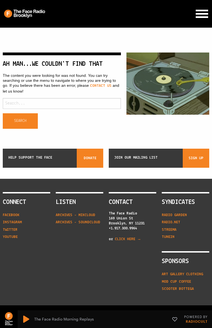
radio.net (171, 222)
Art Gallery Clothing (182, 274)
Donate (90, 158)
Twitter (10, 230)
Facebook (11, 215)
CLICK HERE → (128, 239)
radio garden (174, 215)
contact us (101, 86)
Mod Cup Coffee (176, 282)
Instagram (12, 222)
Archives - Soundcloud (78, 222)
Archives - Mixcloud (75, 215)
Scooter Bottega (178, 289)
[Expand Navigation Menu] (202, 14)
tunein (168, 237)
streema (169, 230)
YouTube (10, 237)
